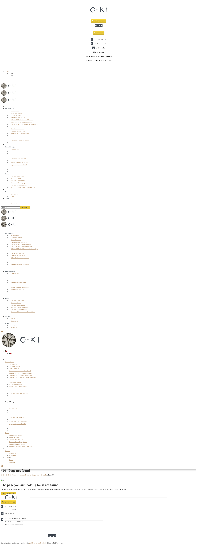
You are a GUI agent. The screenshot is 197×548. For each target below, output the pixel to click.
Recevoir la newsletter (98, 21)
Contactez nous (98, 33)
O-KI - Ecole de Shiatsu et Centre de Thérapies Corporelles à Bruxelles (24, 475)
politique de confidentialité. (38, 543)
